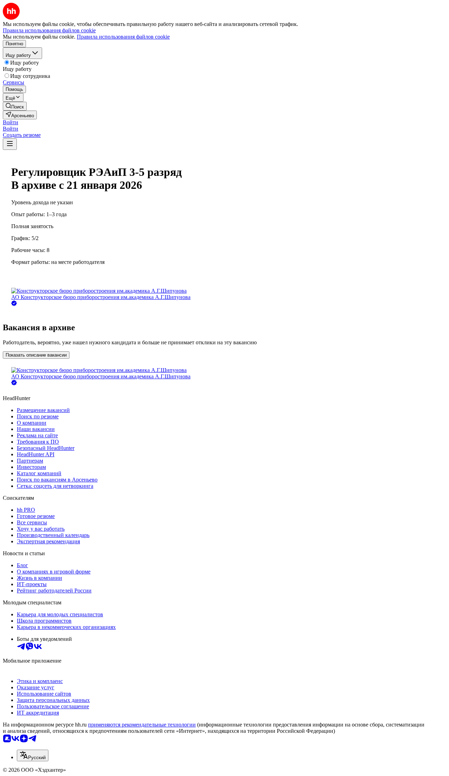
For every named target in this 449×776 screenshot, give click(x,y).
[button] (10, 122)
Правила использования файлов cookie (123, 37)
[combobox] (32, 755)
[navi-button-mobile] (10, 144)
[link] (15, 106)
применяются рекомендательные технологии (142, 725)
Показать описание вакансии (36, 355)
